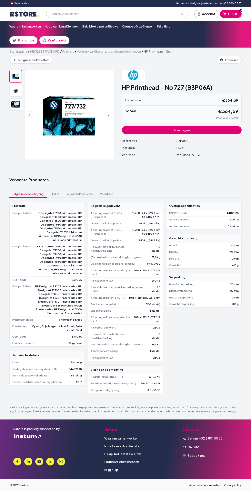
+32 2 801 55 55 (211, 438)
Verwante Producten (79, 194)
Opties (55, 194)
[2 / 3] (15, 90)
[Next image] (108, 114)
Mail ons (193, 447)
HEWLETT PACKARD (45, 51)
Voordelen (106, 194)
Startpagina (18, 51)
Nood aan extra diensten (61, 26)
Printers (68, 51)
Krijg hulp (163, 26)
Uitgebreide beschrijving (28, 194)
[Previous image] (29, 114)
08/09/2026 (191, 155)
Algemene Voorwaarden (204, 485)
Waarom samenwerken (25, 26)
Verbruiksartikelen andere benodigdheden (109, 51)
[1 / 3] (15, 76)
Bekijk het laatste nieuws (100, 26)
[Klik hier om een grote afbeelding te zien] (69, 115)
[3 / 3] (15, 104)
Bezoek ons (196, 455)
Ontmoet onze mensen (137, 26)
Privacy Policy (233, 485)
